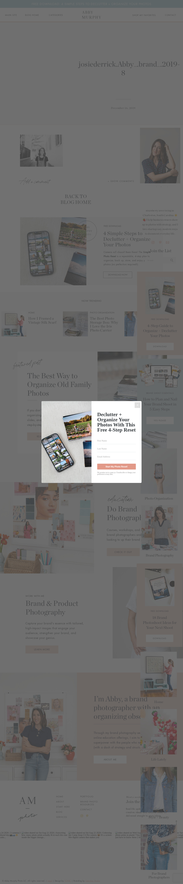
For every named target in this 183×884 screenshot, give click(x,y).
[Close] (137, 405)
